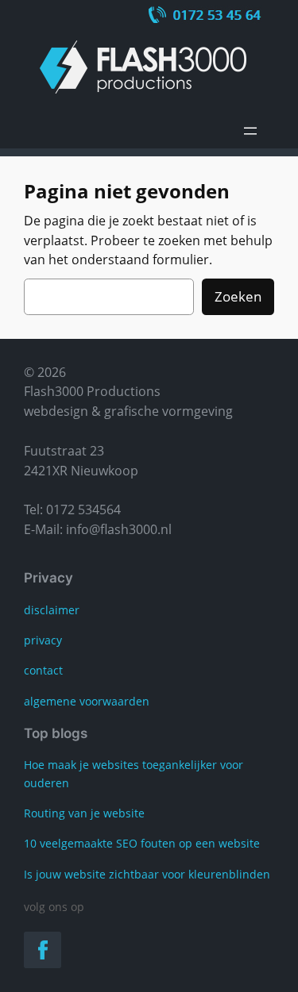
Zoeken (238, 296)
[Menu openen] (250, 130)
